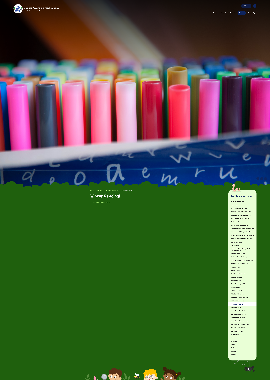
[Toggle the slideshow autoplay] (265, 178)
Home (92, 190)
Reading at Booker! (112, 190)
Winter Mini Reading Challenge (101, 202)
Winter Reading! (127, 190)
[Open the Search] (254, 6)
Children (100, 190)
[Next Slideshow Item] (261, 178)
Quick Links (246, 6)
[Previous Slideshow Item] (257, 178)
